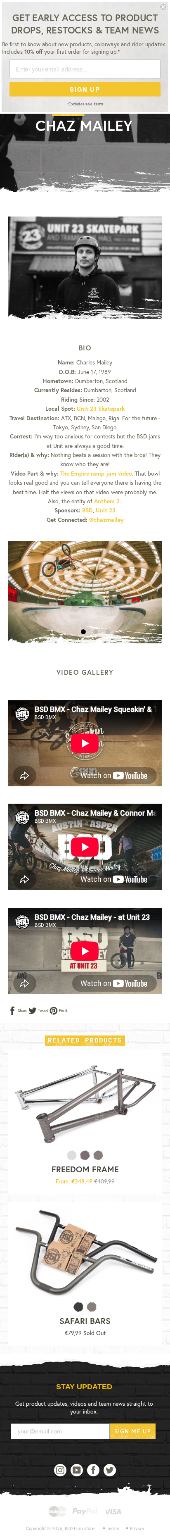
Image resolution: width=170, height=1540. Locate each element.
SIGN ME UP (132, 1431)
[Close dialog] (163, 6)
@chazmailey (106, 520)
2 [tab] (95, 631)
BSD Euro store (79, 1528)
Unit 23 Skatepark (101, 408)
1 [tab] (83, 631)
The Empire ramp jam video (96, 473)
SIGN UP (85, 89)
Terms (113, 1528)
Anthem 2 (107, 501)
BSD (87, 510)
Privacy (137, 1528)
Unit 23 (106, 510)
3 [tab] (108, 631)
